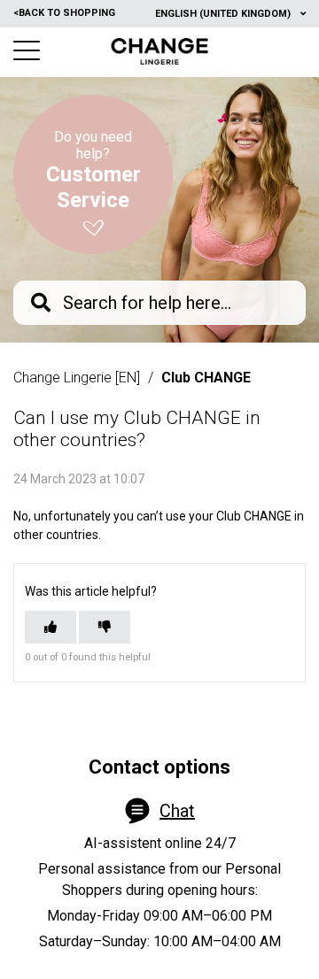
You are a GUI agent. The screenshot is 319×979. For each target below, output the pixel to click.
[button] (26, 50)
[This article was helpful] (50, 627)
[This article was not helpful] (104, 627)
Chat (177, 810)
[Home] (160, 51)
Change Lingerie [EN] (76, 377)
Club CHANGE (206, 377)
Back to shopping (64, 13)
